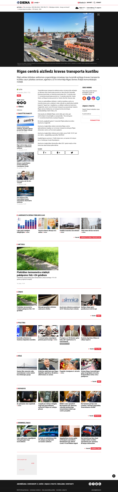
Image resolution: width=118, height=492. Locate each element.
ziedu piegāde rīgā (22, 459)
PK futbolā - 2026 (37, 9)
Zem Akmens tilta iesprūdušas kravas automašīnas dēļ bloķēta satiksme (24, 200)
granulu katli (21, 469)
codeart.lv (64, 490)
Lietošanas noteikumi (35, 490)
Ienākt (98, 2)
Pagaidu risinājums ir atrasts (70, 372)
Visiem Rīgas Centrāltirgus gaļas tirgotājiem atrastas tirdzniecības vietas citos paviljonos (90, 373)
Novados (22, 388)
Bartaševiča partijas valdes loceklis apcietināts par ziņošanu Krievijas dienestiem (89, 440)
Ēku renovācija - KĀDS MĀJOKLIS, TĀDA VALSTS (35, 7)
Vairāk (77, 237)
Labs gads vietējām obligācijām (23, 231)
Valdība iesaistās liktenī (69, 231)
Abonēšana (22, 484)
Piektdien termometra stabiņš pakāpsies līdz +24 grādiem (33, 274)
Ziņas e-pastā (50, 484)
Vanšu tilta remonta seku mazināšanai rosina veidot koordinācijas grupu (26, 373)
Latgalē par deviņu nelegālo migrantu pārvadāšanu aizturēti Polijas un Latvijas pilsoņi (47, 406)
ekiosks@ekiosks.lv (96, 490)
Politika (21, 323)
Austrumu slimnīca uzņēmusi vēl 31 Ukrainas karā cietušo (70, 308)
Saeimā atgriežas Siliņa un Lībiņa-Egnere (90, 339)
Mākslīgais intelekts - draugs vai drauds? (59, 7)
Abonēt (89, 2)
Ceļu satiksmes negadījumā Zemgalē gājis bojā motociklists (26, 439)
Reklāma (61, 484)
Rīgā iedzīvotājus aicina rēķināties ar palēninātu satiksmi (24, 146)
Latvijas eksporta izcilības (24, 9)
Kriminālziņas (24, 423)
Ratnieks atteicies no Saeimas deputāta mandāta (26, 339)
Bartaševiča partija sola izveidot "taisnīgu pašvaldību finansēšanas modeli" (91, 405)
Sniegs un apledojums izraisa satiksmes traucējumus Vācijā (23, 164)
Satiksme (19, 110)
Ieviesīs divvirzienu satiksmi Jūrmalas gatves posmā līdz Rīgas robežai (25, 128)
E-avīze (40, 484)
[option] (59, 40)
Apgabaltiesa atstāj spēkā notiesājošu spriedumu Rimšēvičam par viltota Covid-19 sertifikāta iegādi (69, 440)
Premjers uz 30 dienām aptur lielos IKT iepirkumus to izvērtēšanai (69, 339)
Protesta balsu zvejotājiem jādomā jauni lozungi (47, 339)
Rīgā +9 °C (82, 7)
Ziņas (20, 292)
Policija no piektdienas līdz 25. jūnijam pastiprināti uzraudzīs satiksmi (47, 439)
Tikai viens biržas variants (90, 231)
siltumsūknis (30, 470)
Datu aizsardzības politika (48, 490)
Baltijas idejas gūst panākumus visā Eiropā (89, 308)
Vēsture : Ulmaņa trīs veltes (47, 231)
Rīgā (18, 95)
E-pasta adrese (86, 114)
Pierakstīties (95, 120)
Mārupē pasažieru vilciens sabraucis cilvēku (47, 308)
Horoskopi (32, 484)
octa (32, 463)
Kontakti (70, 484)
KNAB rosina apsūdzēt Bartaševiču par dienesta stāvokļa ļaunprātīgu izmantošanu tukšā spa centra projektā (68, 407)
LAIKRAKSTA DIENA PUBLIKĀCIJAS (31, 215)
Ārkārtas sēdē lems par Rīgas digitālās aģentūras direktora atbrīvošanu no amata (48, 373)
